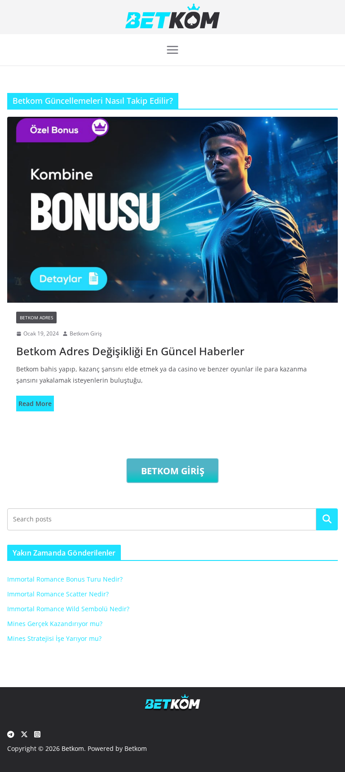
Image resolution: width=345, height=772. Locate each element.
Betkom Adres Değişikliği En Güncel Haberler (130, 351)
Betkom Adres (36, 317)
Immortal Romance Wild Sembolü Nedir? (68, 608)
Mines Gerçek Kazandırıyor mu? (54, 623)
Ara (327, 519)
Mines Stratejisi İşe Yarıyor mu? (54, 638)
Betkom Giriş (86, 333)
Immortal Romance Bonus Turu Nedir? (65, 579)
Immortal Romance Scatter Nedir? (58, 594)
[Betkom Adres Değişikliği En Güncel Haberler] (172, 210)
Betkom (73, 748)
